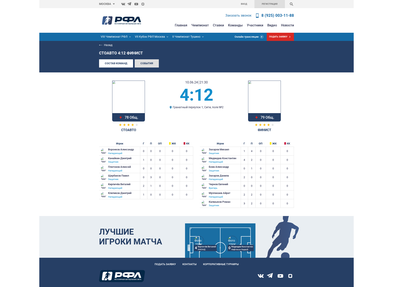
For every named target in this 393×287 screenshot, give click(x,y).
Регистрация (270, 4)
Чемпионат (200, 25)
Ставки (218, 25)
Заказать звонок (238, 15)
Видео (272, 25)
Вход (244, 4)
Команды (235, 25)
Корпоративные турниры (221, 264)
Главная (181, 25)
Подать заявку (165, 264)
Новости (287, 25)
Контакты (189, 264)
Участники (255, 25)
